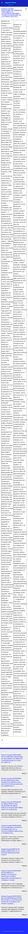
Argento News (10, 3)
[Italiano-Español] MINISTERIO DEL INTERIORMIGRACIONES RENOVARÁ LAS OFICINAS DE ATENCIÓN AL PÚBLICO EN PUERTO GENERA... (11, 899)
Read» (24, 773)
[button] (26, 9)
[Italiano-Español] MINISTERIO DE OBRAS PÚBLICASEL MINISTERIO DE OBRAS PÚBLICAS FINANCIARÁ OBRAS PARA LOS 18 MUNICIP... (12, 805)
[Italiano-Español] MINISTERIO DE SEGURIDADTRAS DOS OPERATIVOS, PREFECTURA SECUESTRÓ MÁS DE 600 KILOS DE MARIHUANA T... (12, 782)
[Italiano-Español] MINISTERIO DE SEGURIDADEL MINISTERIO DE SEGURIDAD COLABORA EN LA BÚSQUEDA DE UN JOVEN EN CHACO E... (12, 758)
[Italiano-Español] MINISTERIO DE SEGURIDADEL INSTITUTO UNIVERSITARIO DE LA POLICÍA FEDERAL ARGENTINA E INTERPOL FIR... (12, 829)
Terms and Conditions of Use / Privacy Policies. (13, 931)
